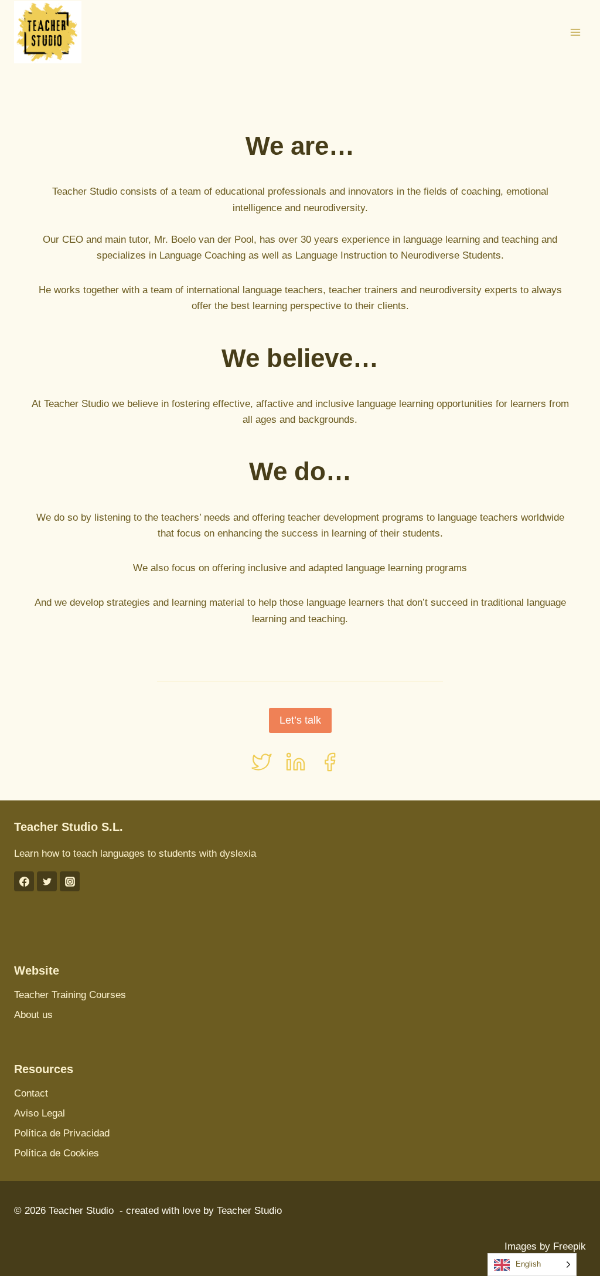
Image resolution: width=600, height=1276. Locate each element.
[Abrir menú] (575, 32)
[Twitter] (47, 881)
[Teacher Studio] (47, 32)
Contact (31, 1093)
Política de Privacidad (62, 1133)
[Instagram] (70, 881)
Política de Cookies (56, 1153)
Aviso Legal (39, 1113)
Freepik (569, 1246)
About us (33, 1014)
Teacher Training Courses (70, 994)
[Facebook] (24, 881)
